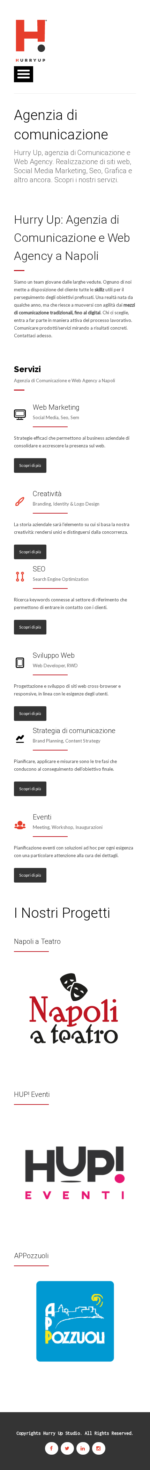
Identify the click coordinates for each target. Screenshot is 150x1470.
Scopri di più (30, 465)
